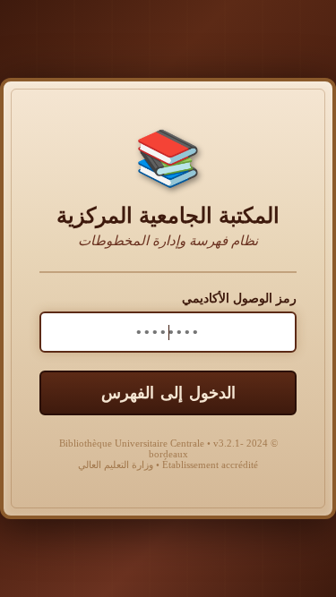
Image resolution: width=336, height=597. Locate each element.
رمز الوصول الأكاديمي (239, 298)
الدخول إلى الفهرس (168, 393)
